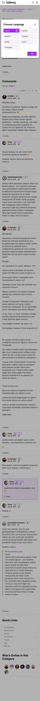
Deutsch (8, 36)
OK (32, 54)
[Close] (35, 24)
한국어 (24, 42)
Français (25, 36)
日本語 (7, 42)
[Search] (33, 2)
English (7, 30)
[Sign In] (37, 2)
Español (24, 30)
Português (8, 47)
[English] (11, 2)
